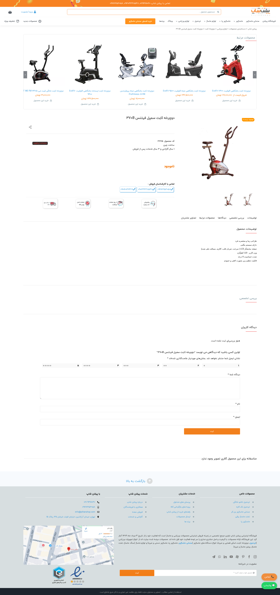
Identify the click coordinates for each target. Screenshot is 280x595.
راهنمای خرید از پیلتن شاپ (178, 512)
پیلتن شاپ (252, 29)
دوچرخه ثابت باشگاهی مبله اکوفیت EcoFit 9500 (184, 91)
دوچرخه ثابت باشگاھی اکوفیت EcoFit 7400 (231, 91)
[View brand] (40, 141)
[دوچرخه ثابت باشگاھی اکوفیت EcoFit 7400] (231, 64)
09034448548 (145, 189)
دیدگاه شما (234, 374)
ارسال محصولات (183, 516)
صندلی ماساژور (185, 543)
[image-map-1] (68, 526)
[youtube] (231, 556)
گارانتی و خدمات (135, 516)
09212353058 (164, 189)
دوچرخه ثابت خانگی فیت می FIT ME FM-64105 (43, 91)
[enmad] (68, 565)
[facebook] (249, 556)
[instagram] (255, 556)
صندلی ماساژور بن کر (240, 512)
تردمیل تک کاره (243, 507)
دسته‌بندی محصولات (237, 29)
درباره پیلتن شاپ (135, 502)
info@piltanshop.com (85, 512)
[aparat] (237, 556)
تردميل (253, 543)
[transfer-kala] (50, 199)
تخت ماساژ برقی (242, 516)
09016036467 (127, 189)
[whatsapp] (219, 556)
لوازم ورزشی (222, 29)
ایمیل (236, 417)
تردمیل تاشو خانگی (241, 502)
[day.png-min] (116, 200)
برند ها (187, 521)
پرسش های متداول (181, 502)
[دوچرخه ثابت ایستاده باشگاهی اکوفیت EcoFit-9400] (90, 64)
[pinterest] (243, 556)
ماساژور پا (245, 521)
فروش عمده (137, 512)
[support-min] (149, 200)
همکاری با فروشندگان (133, 507)
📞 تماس (269, 577)
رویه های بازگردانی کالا (180, 507)
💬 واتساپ (269, 585)
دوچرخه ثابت (210, 29)
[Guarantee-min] (83, 200)
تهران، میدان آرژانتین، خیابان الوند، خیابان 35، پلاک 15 (70, 516)
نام (238, 404)
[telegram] (213, 556)
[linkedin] (225, 556)
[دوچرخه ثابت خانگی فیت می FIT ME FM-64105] (43, 64)
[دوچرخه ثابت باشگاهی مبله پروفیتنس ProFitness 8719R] (137, 64)
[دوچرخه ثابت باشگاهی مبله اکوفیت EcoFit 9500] (184, 64)
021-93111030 (89, 502)
